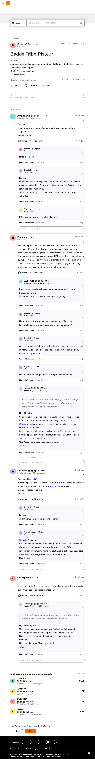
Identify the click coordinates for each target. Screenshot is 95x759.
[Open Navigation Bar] (4, 3)
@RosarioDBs (32, 479)
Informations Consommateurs (49, 756)
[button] (21, 162)
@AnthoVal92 (54, 486)
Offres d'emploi (16, 756)
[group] (65, 79)
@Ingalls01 (29, 413)
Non (17, 731)
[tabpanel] (47, 388)
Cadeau (16, 38)
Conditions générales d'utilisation (39, 749)
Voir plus (81, 673)
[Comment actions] (84, 120)
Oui (30, 731)
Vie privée (30, 756)
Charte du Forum (16, 749)
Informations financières (32, 754)
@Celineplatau (30, 625)
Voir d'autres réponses (27, 458)
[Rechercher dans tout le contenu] (81, 23)
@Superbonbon (26, 424)
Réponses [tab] (16, 109)
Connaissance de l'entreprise (57, 754)
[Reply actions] (82, 153)
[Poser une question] (89, 753)
